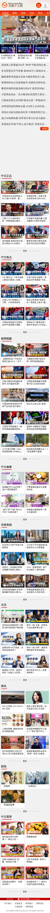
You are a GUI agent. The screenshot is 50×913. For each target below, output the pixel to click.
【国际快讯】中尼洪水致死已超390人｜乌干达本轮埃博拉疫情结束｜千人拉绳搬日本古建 (12, 360)
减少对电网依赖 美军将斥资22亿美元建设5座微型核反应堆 (25, 118)
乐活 (32, 13)
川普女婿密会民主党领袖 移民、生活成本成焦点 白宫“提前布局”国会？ (42, 56)
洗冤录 (7, 786)
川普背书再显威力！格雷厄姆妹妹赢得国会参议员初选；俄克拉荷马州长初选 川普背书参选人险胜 (12, 427)
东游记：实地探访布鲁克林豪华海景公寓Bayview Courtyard (12, 568)
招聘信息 (40, 903)
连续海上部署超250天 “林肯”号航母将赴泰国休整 (25, 65)
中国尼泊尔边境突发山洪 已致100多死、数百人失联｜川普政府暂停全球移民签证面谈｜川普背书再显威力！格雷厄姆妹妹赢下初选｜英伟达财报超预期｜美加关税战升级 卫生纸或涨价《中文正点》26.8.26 (12, 197)
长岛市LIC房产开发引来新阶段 (12, 546)
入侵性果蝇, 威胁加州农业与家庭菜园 (12, 730)
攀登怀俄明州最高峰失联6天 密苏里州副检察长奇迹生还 (25, 88)
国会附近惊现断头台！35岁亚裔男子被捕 (37, 450)
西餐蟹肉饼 (32, 837)
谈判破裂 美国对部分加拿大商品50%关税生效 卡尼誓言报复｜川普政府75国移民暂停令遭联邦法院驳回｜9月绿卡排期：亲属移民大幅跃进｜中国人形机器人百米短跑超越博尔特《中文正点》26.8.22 (12, 242)
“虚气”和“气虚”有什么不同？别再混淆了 (12, 511)
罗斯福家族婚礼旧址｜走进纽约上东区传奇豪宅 (37, 591)
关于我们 (8, 903)
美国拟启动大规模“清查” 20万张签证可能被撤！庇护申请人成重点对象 (25, 56)
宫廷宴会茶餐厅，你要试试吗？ (12, 883)
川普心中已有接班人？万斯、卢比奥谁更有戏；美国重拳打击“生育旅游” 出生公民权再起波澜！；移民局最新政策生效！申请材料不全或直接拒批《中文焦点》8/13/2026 (12, 301)
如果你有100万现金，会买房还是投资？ (12, 648)
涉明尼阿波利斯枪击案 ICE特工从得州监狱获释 (25, 106)
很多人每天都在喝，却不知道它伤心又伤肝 (37, 707)
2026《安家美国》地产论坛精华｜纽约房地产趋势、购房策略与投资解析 (37, 568)
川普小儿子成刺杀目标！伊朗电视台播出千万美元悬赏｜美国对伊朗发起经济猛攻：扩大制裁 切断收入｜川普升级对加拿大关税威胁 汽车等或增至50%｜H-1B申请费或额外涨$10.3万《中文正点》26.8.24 (12, 219)
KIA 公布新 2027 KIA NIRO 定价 (12, 707)
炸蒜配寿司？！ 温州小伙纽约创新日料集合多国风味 (37, 883)
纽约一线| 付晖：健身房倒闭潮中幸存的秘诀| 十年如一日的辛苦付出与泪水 (37, 648)
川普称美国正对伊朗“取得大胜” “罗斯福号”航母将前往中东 (25, 100)
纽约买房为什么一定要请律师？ (37, 671)
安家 (23, 13)
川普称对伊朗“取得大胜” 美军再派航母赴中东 (36, 360)
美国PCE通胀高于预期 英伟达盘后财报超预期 (37, 427)
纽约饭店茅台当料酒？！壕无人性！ (10, 838)
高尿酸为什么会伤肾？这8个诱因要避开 (12, 488)
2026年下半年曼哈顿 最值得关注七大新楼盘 (37, 546)
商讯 (40, 13)
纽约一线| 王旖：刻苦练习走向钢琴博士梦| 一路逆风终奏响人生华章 (37, 626)
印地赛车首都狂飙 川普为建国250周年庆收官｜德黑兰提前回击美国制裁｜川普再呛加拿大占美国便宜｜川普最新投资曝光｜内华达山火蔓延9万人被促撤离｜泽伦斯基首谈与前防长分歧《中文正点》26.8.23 (37, 219)
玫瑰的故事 (9, 805)
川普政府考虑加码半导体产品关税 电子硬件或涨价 (12, 405)
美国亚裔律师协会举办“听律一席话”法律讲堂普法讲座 (37, 752)
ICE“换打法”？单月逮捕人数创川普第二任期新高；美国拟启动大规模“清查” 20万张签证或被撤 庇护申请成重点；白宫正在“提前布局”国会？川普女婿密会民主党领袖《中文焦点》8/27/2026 (12, 278)
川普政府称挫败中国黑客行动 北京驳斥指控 (37, 382)
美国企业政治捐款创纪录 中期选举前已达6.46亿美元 (25, 112)
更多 (44, 129)
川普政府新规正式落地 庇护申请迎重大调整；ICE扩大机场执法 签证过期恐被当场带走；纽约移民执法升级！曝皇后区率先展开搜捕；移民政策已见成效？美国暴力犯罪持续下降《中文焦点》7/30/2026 (12, 323)
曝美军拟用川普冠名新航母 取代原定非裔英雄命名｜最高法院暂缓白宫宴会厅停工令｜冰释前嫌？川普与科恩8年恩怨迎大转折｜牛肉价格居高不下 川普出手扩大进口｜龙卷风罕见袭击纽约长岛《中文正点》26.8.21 (37, 242)
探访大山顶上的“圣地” (36, 404)
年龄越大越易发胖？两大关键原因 (37, 511)
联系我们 (29, 903)
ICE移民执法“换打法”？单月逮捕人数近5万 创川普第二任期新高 (8, 56)
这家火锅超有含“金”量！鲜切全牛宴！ (11, 860)
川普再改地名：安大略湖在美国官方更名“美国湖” (25, 94)
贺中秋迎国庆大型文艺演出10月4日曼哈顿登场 (12, 752)
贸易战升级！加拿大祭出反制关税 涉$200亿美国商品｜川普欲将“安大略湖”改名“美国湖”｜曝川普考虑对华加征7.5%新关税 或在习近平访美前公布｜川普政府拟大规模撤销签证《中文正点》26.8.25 (37, 197)
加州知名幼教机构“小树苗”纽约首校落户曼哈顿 (12, 626)
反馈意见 (18, 903)
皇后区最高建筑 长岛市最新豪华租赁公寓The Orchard (12, 591)
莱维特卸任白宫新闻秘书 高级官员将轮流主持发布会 (25, 82)
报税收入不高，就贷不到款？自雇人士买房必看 (12, 671)
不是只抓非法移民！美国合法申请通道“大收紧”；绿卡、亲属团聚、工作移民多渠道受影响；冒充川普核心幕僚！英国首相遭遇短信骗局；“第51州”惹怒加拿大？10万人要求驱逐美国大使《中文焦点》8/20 (37, 278)
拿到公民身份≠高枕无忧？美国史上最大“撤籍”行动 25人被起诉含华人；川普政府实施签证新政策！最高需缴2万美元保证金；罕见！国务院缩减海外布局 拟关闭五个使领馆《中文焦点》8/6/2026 (37, 301)
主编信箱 (18, 906)
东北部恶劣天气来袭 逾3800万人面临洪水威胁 (25, 71)
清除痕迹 (29, 906)
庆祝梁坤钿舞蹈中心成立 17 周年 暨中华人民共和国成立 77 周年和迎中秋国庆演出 (37, 730)
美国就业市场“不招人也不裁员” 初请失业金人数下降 (25, 124)
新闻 (15, 13)
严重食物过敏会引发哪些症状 (37, 488)
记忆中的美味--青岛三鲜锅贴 (36, 860)
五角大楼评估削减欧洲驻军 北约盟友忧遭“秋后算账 (12, 382)
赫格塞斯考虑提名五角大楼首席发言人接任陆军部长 (25, 76)
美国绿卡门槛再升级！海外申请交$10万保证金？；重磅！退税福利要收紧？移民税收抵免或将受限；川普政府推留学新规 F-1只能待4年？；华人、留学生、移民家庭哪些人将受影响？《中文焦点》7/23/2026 (37, 323)
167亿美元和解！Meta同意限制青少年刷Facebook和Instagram (12, 450)
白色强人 (32, 786)
